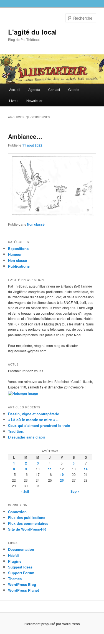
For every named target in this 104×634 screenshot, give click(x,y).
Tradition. (16, 431)
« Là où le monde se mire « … (34, 419)
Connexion (17, 511)
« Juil (25, 491)
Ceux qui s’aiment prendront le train (39, 425)
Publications (19, 266)
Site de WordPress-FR (27, 529)
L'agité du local (32, 31)
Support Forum (21, 572)
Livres (13, 100)
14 (86, 468)
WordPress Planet (23, 590)
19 (62, 474)
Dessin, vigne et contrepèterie (33, 413)
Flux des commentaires (28, 523)
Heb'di (13, 555)
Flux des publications (26, 517)
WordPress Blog (22, 584)
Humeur (15, 254)
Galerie (73, 89)
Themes (15, 578)
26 (62, 480)
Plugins (14, 561)
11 (50, 468)
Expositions (18, 248)
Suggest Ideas (20, 567)
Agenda (34, 89)
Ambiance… (25, 136)
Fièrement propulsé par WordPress (52, 623)
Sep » (74, 491)
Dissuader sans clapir (26, 437)
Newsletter (34, 100)
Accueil (14, 89)
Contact (54, 89)
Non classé (36, 224)
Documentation (21, 549)
